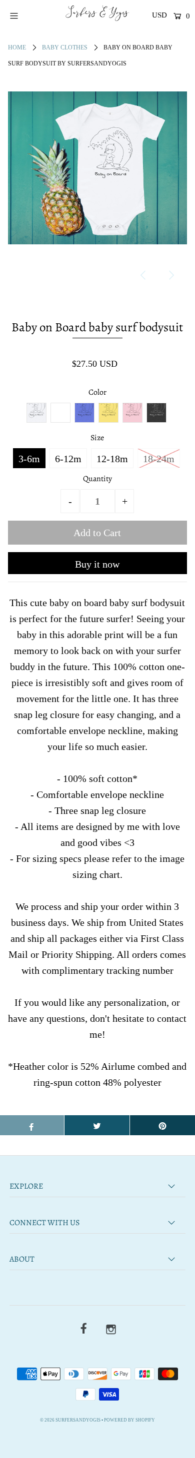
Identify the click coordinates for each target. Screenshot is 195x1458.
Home (17, 47)
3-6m (29, 458)
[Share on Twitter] (97, 1125)
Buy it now (97, 564)
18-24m (158, 458)
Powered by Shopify (129, 1420)
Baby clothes (65, 47)
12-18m (112, 458)
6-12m (68, 458)
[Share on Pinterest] (162, 1125)
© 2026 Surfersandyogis (70, 1420)
